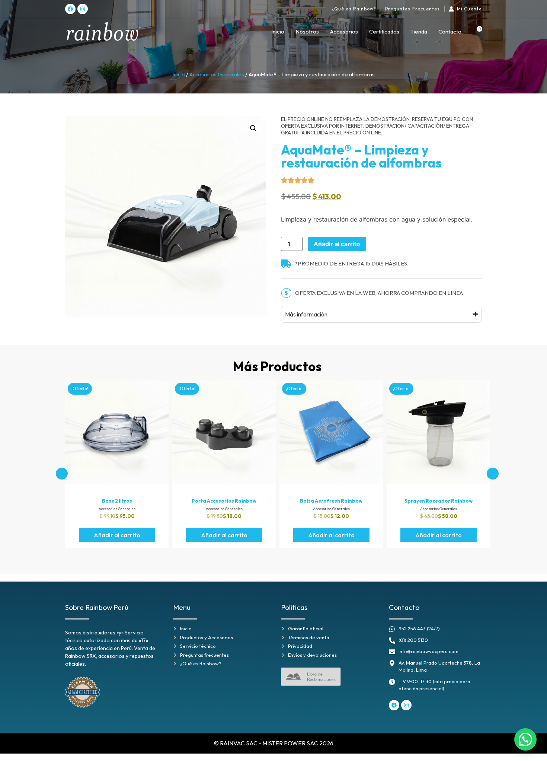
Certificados (384, 31)
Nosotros (307, 31)
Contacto (449, 31)
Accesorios (344, 31)
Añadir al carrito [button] (117, 535)
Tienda (418, 31)
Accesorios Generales (216, 74)
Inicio (277, 31)
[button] (253, 128)
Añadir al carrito (337, 244)
